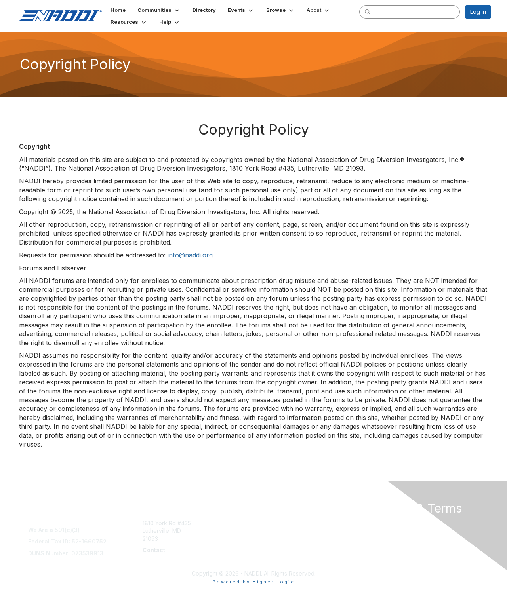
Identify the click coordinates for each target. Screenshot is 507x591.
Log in (478, 11)
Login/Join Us (274, 538)
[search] (367, 11)
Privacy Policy (389, 554)
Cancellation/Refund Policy (406, 530)
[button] (159, 10)
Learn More (272, 530)
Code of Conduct (394, 538)
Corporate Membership (287, 523)
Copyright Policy (392, 546)
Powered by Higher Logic (254, 582)
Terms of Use (388, 523)
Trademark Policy (394, 562)
